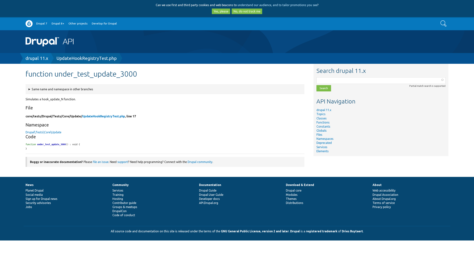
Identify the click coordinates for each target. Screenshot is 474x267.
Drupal (295, 231)
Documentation (210, 185)
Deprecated (324, 142)
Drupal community (200, 162)
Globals (321, 130)
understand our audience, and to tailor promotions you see (277, 5)
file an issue (101, 162)
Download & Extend (300, 185)
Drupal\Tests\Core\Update (43, 132)
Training (117, 194)
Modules (292, 194)
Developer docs (209, 198)
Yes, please (221, 11)
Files (319, 134)
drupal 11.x (37, 58)
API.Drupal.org (208, 203)
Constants (323, 126)
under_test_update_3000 (51, 144)
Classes (321, 118)
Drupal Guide (207, 190)
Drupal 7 (41, 23)
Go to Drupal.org (29, 23)
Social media (34, 194)
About (377, 185)
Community (120, 185)
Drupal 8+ (57, 23)
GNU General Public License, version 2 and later (255, 231)
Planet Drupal (35, 190)
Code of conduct (123, 215)
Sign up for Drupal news (41, 198)
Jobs (29, 207)
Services (321, 147)
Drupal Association (385, 194)
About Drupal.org (384, 198)
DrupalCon (119, 211)
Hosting (117, 198)
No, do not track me (246, 11)
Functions (323, 122)
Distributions (294, 203)
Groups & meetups (124, 207)
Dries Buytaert (352, 231)
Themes (291, 198)
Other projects (78, 23)
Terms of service (384, 203)
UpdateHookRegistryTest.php (86, 58)
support (122, 162)
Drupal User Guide (211, 194)
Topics (321, 114)
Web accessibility (384, 190)
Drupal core (293, 190)
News (30, 185)
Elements (322, 151)
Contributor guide (124, 203)
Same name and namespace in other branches (62, 89)
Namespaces (324, 138)
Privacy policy (382, 207)
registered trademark (321, 231)
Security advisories (38, 203)
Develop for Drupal (104, 23)
